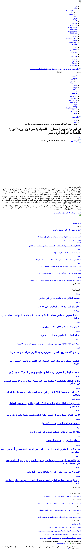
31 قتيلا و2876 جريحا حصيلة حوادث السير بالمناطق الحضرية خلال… (59, 510)
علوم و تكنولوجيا (71, 38)
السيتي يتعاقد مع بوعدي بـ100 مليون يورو (60, 326)
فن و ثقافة (73, 33)
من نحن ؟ (74, 63)
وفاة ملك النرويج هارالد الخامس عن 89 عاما (59, 306)
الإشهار (75, 61)
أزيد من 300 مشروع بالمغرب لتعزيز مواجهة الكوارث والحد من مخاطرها (45, 352)
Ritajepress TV (72, 27)
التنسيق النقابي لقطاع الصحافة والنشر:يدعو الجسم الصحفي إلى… (59, 496)
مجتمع (75, 18)
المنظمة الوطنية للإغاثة (68, 213)
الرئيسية (74, 6)
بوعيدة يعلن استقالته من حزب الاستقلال (60, 423)
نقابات (75, 36)
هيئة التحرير (73, 65)
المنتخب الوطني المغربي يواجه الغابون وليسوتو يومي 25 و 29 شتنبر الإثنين (44, 372)
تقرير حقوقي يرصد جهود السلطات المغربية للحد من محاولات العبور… (58, 517)
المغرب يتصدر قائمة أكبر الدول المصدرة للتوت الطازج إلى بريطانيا (59, 237)
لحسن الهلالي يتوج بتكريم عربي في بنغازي (59, 298)
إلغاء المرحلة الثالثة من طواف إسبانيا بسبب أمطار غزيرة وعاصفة (48, 343)
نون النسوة (73, 25)
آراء (76, 21)
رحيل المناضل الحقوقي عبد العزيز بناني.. (60, 335)
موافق (69, 548)
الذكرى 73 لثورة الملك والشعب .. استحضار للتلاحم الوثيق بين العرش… (58, 503)
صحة (75, 34)
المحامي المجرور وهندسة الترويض (63, 440)
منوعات (74, 40)
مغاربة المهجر (72, 31)
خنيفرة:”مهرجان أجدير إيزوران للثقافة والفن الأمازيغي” (53, 471)
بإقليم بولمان (56, 213)
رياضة (75, 20)
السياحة (78, 213)
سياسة (75, 8)
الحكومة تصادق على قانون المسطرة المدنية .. (66, 230)
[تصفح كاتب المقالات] (77, 221)
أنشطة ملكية (69, 10)
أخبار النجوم (73, 42)
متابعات (74, 44)
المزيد (66, 548)
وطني (71, 14)
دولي (71, 12)
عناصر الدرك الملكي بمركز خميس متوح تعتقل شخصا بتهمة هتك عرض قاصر (43, 414)
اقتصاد (75, 16)
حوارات (74, 23)
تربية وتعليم (73, 29)
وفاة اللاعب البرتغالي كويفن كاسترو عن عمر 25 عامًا (55, 432)
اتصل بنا (74, 60)
